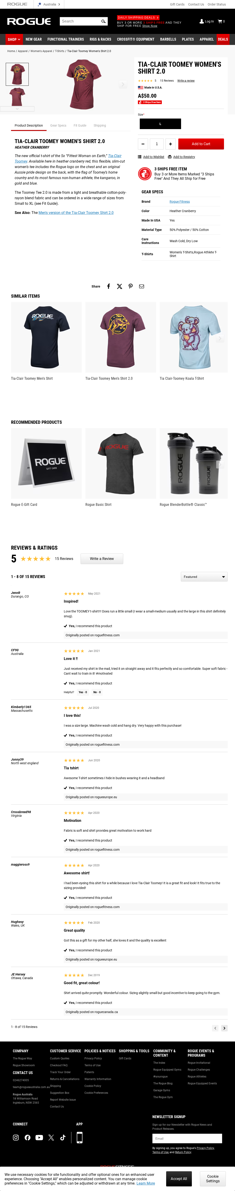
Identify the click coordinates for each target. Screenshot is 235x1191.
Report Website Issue (63, 1099)
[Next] (224, 1028)
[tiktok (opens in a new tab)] (63, 1137)
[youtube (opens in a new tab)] (39, 1137)
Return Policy (183, 1152)
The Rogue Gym (163, 1097)
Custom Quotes (59, 1058)
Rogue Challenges (199, 1069)
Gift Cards (177, 4)
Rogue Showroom (24, 1065)
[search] (84, 21)
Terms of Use (92, 1065)
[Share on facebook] (108, 286)
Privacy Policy (93, 1058)
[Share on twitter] (119, 286)
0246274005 (21, 1080)
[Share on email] (141, 286)
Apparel (23, 51)
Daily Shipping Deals (136, 17)
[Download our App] (79, 1137)
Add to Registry (184, 157)
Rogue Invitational (199, 1062)
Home (11, 51)
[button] (103, 21)
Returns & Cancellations (64, 1079)
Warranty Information (97, 1079)
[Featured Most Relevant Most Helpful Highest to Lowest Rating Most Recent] (204, 577)
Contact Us (196, 4)
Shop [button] (12, 39)
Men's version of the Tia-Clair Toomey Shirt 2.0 (76, 213)
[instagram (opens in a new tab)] (16, 1137)
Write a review (186, 80)
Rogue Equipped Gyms (167, 1069)
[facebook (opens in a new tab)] (27, 1137)
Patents (89, 1072)
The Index (159, 1062)
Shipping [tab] (100, 125)
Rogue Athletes (197, 1076)
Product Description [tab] (29, 125)
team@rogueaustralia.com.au (31, 1087)
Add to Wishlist (153, 157)
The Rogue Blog (163, 1083)
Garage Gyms (161, 1090)
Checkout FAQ (58, 1065)
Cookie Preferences (96, 1092)
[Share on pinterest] (130, 286)
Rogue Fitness (180, 201)
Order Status (217, 4)
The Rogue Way (22, 1058)
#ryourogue (160, 1076)
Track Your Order (60, 1072)
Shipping (55, 1086)
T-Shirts (59, 51)
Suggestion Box (59, 1092)
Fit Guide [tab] (80, 125)
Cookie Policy (92, 1086)
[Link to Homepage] (28, 21)
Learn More (146, 1183)
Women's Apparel (41, 51)
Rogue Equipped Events (202, 1083)
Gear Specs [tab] (58, 125)
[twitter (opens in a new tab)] (51, 1137)
